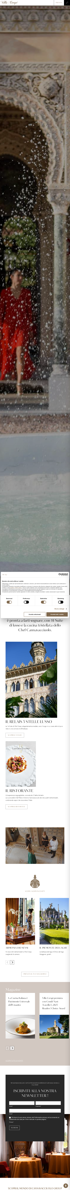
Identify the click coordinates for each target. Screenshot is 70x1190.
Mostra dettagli (59, 609)
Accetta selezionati (35, 614)
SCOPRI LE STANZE (15, 735)
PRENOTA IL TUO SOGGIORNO (35, 974)
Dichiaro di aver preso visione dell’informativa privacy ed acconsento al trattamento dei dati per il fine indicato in (34, 1118)
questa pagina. (41, 1119)
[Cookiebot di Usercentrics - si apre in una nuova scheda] (60, 574)
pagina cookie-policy (16, 587)
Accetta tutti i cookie (57, 614)
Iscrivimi (14, 1128)
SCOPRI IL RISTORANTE (16, 807)
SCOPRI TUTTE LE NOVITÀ (14, 1061)
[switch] (26, 602)
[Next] (12, 962)
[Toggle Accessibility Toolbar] (65, 1185)
